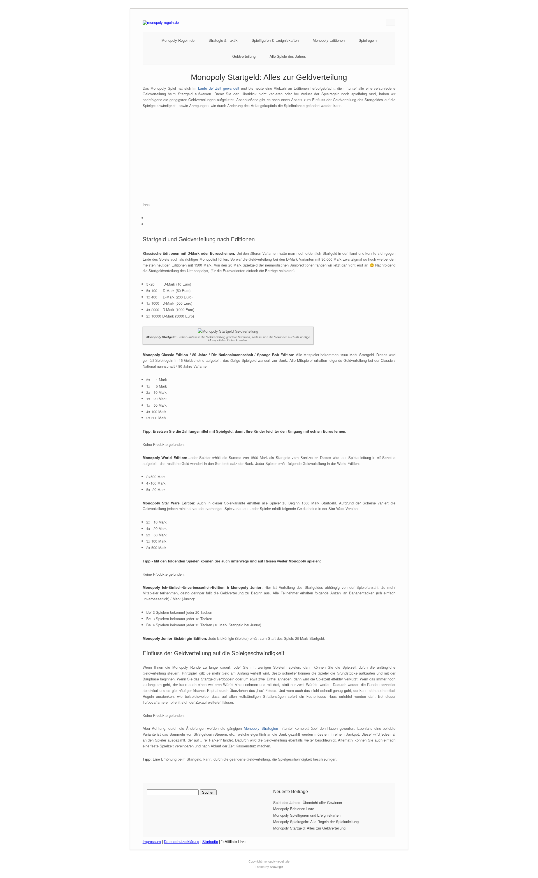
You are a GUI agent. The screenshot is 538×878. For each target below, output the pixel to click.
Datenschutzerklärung (181, 841)
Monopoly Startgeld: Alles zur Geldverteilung (309, 828)
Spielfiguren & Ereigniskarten (275, 40)
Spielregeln (368, 40)
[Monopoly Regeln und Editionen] (161, 22)
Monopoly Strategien (261, 728)
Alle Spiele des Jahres (288, 56)
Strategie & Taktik (223, 40)
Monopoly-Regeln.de (177, 40)
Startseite (210, 841)
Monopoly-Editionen (329, 40)
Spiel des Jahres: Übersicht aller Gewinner (307, 802)
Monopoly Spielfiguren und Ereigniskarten (306, 815)
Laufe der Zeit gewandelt (218, 88)
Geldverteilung (244, 56)
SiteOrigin (276, 866)
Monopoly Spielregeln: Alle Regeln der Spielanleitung (316, 821)
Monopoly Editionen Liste (293, 808)
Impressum (152, 841)
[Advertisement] (269, 155)
